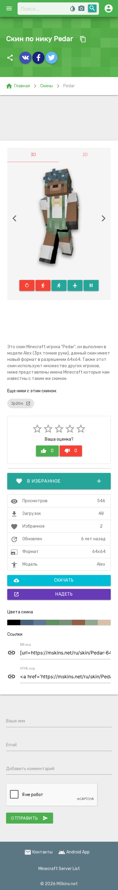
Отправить (29, 818)
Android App (74, 852)
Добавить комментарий (30, 768)
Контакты (38, 852)
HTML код (27, 669)
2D (85, 154)
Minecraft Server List (59, 868)
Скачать (44, 580)
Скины (46, 85)
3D (33, 154)
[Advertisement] (59, 117)
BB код (25, 645)
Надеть (43, 594)
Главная (17, 86)
